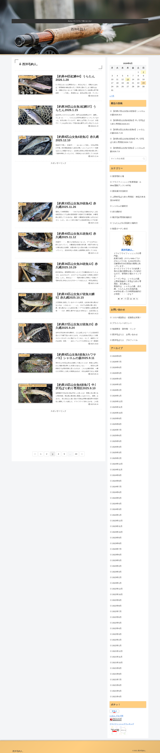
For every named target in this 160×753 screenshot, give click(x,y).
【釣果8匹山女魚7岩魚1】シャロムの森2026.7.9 (127, 150)
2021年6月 (117, 685)
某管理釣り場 (118, 176)
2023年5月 (117, 560)
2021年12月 (117, 651)
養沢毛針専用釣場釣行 (122, 217)
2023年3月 (117, 572)
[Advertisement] (58, 179)
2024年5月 (117, 498)
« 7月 (112, 96)
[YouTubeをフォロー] (131, 298)
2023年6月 (117, 555)
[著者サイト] (118, 298)
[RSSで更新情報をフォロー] (137, 298)
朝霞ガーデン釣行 (120, 229)
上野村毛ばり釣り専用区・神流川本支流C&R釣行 (128, 198)
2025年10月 (117, 413)
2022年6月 (117, 617)
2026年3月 (117, 384)
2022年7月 (117, 611)
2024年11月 (117, 470)
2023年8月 (117, 543)
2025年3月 (117, 452)
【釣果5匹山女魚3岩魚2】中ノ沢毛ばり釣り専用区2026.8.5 (127, 122)
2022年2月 (117, 640)
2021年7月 (117, 679)
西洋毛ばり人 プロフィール (125, 340)
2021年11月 (117, 657)
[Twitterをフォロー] (121, 298)
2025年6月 (117, 435)
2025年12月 (117, 401)
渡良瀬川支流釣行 (120, 191)
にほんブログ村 (116, 716)
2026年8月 (117, 356)
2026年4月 (117, 379)
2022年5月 (117, 623)
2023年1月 (117, 583)
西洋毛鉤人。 (127, 250)
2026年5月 (117, 373)
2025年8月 (117, 424)
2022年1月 (117, 645)
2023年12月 (117, 521)
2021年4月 (117, 696)
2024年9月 (117, 475)
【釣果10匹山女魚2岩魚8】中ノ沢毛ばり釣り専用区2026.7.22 (127, 140)
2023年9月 (117, 538)
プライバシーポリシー (122, 323)
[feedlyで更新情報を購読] (134, 298)
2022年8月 (117, 606)
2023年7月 (117, 549)
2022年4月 (117, 628)
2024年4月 (117, 504)
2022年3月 (117, 634)
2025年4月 (117, 447)
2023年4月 (117, 566)
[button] (144, 158)
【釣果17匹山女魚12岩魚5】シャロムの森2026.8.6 (127, 113)
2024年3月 (117, 509)
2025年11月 (117, 407)
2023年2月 (117, 577)
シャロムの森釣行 (120, 206)
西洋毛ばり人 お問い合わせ (125, 334)
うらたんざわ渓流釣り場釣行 (125, 223)
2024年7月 (117, 487)
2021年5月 (117, 691)
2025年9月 (117, 418)
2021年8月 (117, 674)
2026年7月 (117, 362)
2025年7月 (117, 430)
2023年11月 (117, 526)
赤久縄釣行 (117, 212)
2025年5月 (117, 441)
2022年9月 (117, 600)
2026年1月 (117, 396)
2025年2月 (117, 458)
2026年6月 (117, 367)
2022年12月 (117, 589)
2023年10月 (117, 532)
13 (128, 79)
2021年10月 (117, 662)
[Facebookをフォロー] (125, 298)
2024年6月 (117, 492)
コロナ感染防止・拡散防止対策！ (127, 317)
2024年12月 (117, 464)
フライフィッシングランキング (122, 724)
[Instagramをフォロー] (128, 298)
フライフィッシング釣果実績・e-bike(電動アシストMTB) (125, 184)
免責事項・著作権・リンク (124, 329)
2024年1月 (117, 515)
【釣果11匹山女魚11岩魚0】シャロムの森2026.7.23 (127, 131)
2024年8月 (117, 481)
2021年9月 (117, 668)
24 (76, 454)
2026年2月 (117, 390)
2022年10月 (117, 594)
